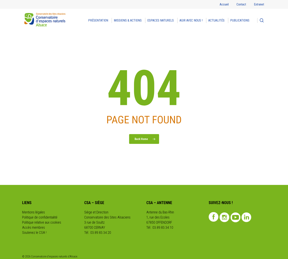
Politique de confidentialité (39, 217)
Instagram (225, 217)
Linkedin (247, 217)
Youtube (236, 217)
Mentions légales (33, 212)
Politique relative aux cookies (41, 222)
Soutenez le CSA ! (34, 232)
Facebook (214, 217)
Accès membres (33, 227)
